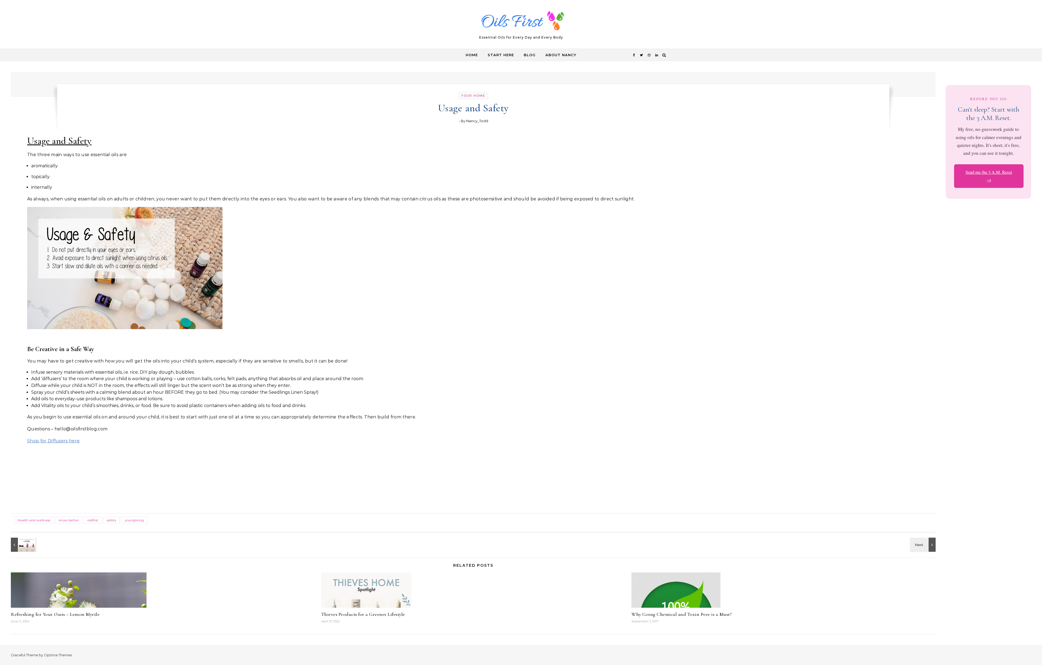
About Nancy (560, 55)
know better (69, 520)
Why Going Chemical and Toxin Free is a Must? (681, 614)
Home (472, 55)
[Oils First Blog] (521, 22)
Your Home (473, 95)
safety (111, 520)
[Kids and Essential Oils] (923, 545)
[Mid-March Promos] (23, 545)
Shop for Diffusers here (53, 440)
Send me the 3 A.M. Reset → (988, 176)
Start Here (501, 55)
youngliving (134, 520)
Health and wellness (34, 520)
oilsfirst (92, 520)
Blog (530, 55)
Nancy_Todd (477, 121)
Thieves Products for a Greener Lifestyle (363, 614)
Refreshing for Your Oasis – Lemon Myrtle (55, 614)
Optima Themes (58, 655)
